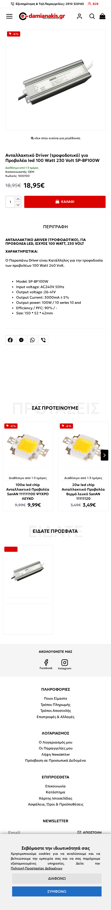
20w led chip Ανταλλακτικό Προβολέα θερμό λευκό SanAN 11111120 (83, 492)
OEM (31, 172)
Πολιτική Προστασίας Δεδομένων (37, 868)
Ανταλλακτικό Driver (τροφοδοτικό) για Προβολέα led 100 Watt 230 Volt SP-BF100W (27, 615)
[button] (6, 455)
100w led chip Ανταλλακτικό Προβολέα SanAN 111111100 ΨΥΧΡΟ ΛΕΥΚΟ (27, 492)
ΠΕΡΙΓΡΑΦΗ (55, 226)
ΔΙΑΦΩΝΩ (57, 878)
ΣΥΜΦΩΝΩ (56, 891)
